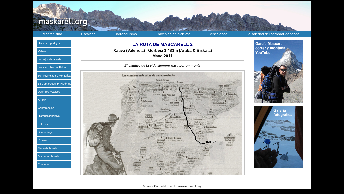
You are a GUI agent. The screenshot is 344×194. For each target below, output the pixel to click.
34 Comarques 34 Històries (54, 83)
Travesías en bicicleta (173, 34)
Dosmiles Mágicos (49, 91)
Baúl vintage (45, 132)
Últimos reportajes (49, 43)
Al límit (42, 99)
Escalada (88, 34)
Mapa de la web (47, 148)
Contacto (43, 164)
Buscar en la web (48, 156)
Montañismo (52, 34)
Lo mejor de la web (49, 59)
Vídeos (42, 51)
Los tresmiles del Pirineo (52, 67)
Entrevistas (45, 124)
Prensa (42, 140)
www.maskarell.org (189, 186)
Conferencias (46, 107)
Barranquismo (126, 34)
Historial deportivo (49, 115)
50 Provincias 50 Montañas (54, 75)
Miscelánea (218, 34)
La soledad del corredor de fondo (272, 34)
